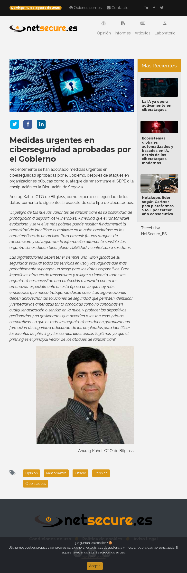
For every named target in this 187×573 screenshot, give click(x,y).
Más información (94, 557)
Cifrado (80, 473)
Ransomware (56, 473)
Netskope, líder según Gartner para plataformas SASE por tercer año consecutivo (158, 205)
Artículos (142, 33)
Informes (123, 33)
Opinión (104, 33)
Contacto (120, 7)
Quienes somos (87, 7)
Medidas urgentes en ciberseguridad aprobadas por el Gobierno (70, 149)
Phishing (101, 473)
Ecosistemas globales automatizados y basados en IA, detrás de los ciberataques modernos (157, 150)
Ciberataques (35, 484)
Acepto (95, 566)
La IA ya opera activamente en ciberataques (156, 105)
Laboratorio (165, 33)
